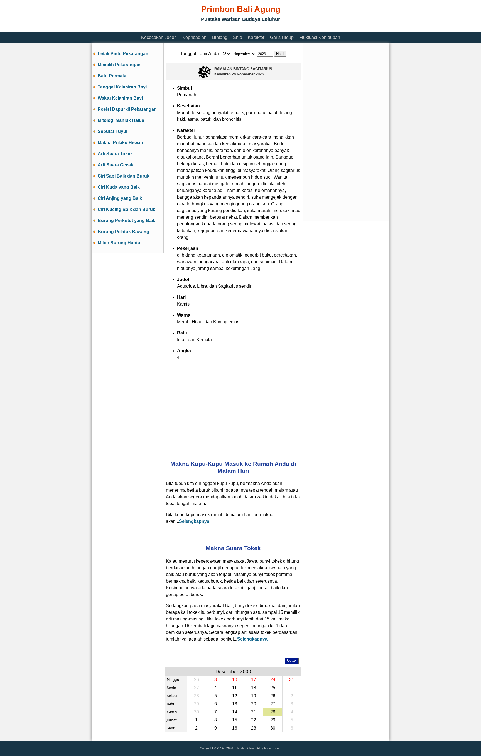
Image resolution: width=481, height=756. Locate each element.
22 (253, 720)
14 (234, 712)
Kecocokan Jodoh (159, 37)
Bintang (219, 37)
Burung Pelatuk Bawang (123, 231)
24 (272, 679)
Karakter (256, 37)
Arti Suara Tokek (115, 153)
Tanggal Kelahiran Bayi (122, 87)
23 (253, 728)
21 (253, 712)
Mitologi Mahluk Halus (121, 120)
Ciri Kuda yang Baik (119, 187)
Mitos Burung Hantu (119, 242)
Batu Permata (112, 75)
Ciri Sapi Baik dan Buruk (123, 176)
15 (234, 720)
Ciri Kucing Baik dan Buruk (126, 209)
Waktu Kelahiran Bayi (120, 98)
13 (234, 703)
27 (272, 703)
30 (272, 728)
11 (234, 687)
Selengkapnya (194, 521)
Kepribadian (194, 37)
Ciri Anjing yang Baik (120, 198)
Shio (237, 37)
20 (253, 703)
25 (272, 687)
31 (291, 679)
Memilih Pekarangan (119, 64)
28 (272, 712)
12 (234, 695)
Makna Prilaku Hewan (120, 142)
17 (253, 679)
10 (234, 679)
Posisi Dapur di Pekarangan (127, 109)
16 (234, 728)
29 (272, 720)
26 (272, 695)
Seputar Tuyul (112, 131)
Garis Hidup (282, 37)
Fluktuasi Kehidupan (319, 37)
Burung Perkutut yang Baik (126, 220)
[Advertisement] (193, 28)
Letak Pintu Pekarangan (123, 53)
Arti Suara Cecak (115, 164)
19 (253, 695)
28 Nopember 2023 (248, 74)
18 (253, 687)
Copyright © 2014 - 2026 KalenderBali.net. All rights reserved (240, 748)
